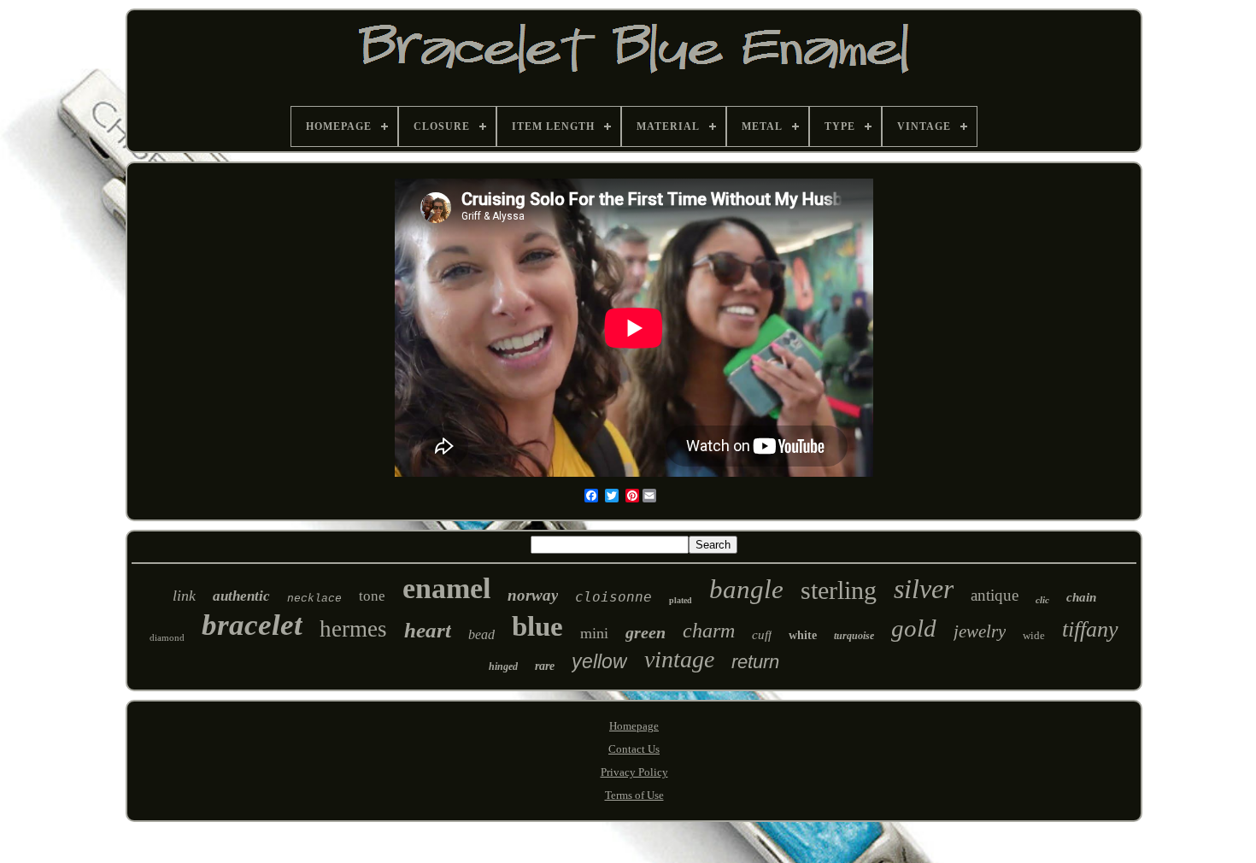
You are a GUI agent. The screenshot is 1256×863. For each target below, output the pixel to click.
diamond (167, 637)
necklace (314, 598)
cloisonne (613, 597)
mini (594, 633)
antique (994, 595)
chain (1081, 597)
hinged (503, 666)
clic (1042, 600)
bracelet (252, 625)
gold (913, 628)
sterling (839, 590)
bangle (746, 589)
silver (924, 588)
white (803, 635)
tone (372, 596)
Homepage (634, 725)
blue (537, 626)
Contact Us (634, 749)
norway (533, 595)
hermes (353, 629)
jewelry (980, 631)
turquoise (854, 636)
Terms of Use (634, 795)
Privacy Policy (634, 772)
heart (427, 630)
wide (1034, 635)
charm (709, 630)
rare (545, 666)
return (755, 661)
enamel (446, 588)
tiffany (1090, 629)
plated (680, 600)
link (184, 595)
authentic (241, 596)
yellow (599, 661)
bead (481, 634)
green (645, 632)
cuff (762, 635)
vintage (679, 659)
